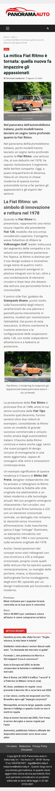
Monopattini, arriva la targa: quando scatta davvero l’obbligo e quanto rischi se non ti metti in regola (27, 708)
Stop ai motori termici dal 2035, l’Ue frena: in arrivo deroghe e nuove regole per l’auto (27, 721)
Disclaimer (27, 749)
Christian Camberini (15, 78)
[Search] (48, 28)
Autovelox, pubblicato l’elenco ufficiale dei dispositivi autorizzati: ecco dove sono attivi (27, 734)
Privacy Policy (40, 746)
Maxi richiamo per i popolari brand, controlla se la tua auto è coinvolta (24, 601)
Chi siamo (11, 746)
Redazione (25, 746)
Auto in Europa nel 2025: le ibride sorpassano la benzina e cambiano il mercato (24, 668)
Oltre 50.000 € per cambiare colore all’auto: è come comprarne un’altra (25, 614)
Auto (6, 49)
